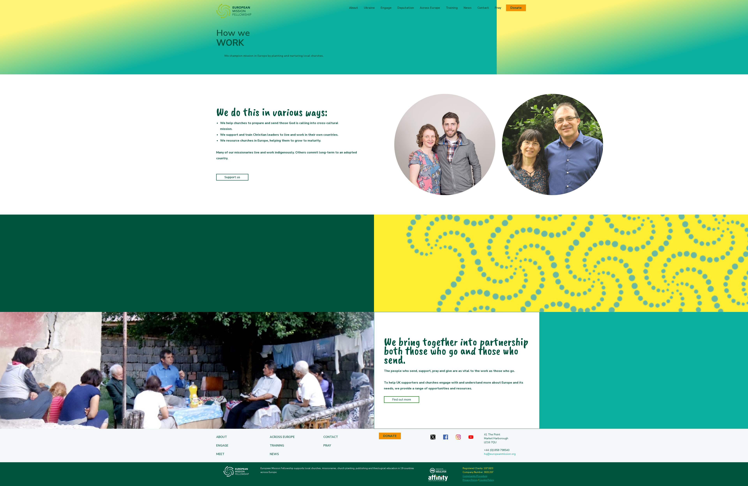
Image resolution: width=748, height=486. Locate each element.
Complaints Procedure (475, 476)
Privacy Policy (470, 480)
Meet (220, 454)
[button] (369, 8)
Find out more (401, 399)
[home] (233, 11)
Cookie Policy (486, 480)
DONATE (390, 436)
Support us (232, 177)
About (353, 8)
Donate (516, 8)
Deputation (405, 8)
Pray (498, 8)
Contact (483, 8)
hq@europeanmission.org (500, 454)
